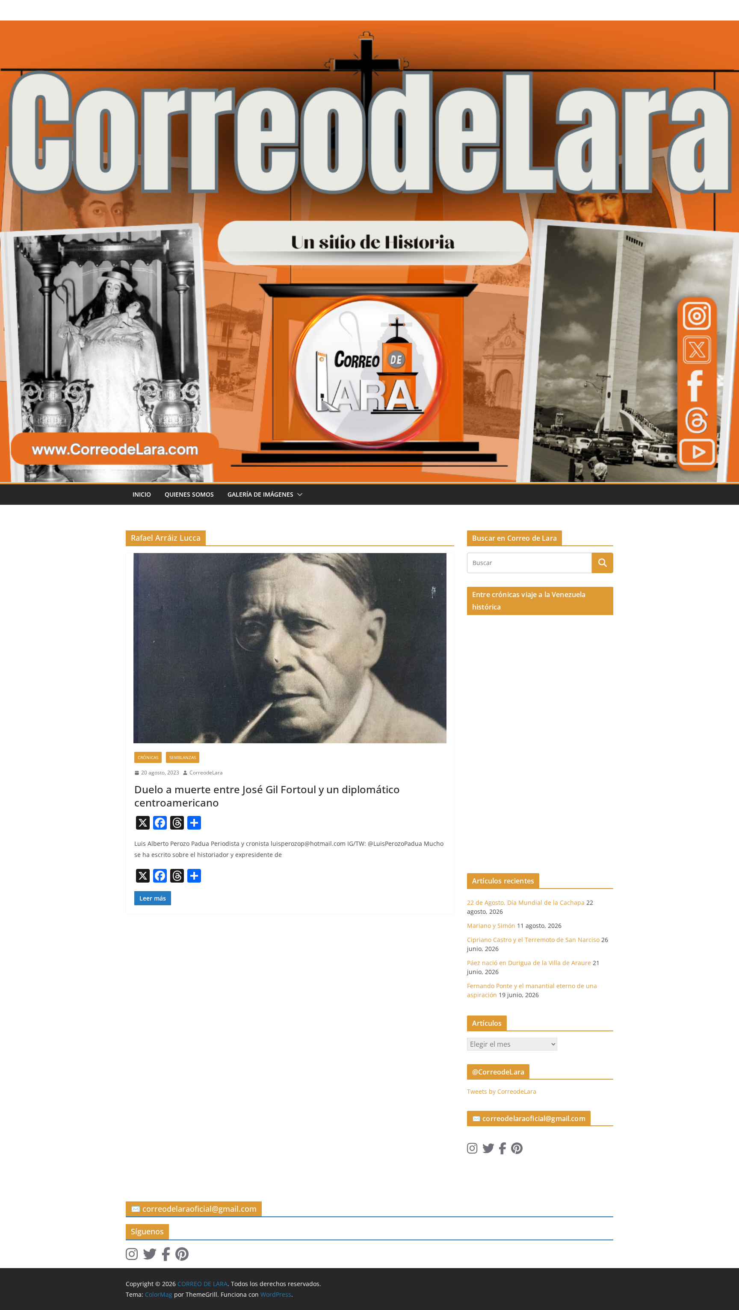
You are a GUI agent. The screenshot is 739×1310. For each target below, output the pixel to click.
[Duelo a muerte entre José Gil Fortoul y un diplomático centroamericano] (290, 648)
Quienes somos (189, 494)
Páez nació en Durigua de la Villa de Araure (529, 963)
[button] (298, 494)
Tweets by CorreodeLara (501, 1091)
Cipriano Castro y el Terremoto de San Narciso (533, 940)
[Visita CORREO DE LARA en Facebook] (502, 1150)
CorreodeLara (206, 772)
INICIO (142, 494)
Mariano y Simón (491, 925)
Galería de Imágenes (260, 494)
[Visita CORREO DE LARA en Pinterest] (517, 1150)
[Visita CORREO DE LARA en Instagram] (472, 1150)
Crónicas (148, 757)
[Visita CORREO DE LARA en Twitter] (488, 1150)
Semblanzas (182, 757)
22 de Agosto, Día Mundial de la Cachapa (526, 902)
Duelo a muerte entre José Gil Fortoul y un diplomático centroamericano (267, 796)
